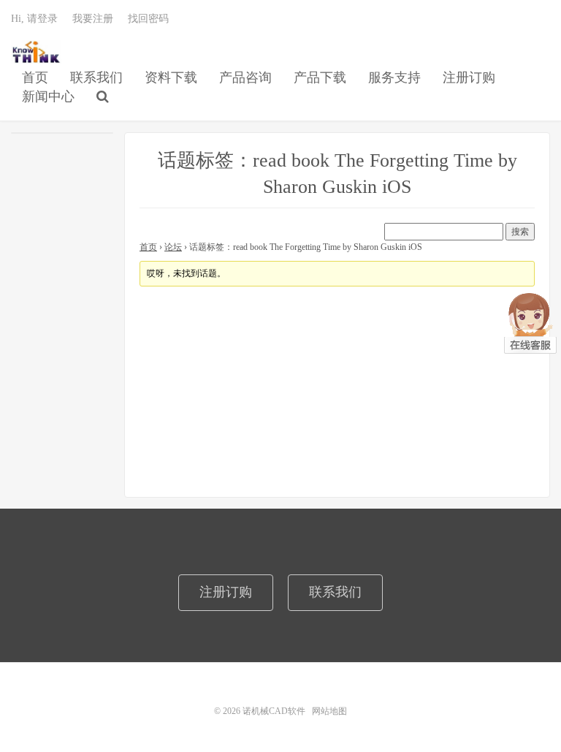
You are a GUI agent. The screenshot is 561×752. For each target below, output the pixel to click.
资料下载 (171, 77)
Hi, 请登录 (34, 18)
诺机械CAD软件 (36, 52)
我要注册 (92, 18)
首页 (35, 77)
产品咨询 (245, 77)
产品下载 (320, 77)
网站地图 (329, 711)
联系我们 (96, 77)
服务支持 (394, 77)
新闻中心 (48, 96)
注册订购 (469, 77)
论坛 (173, 247)
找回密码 (148, 18)
